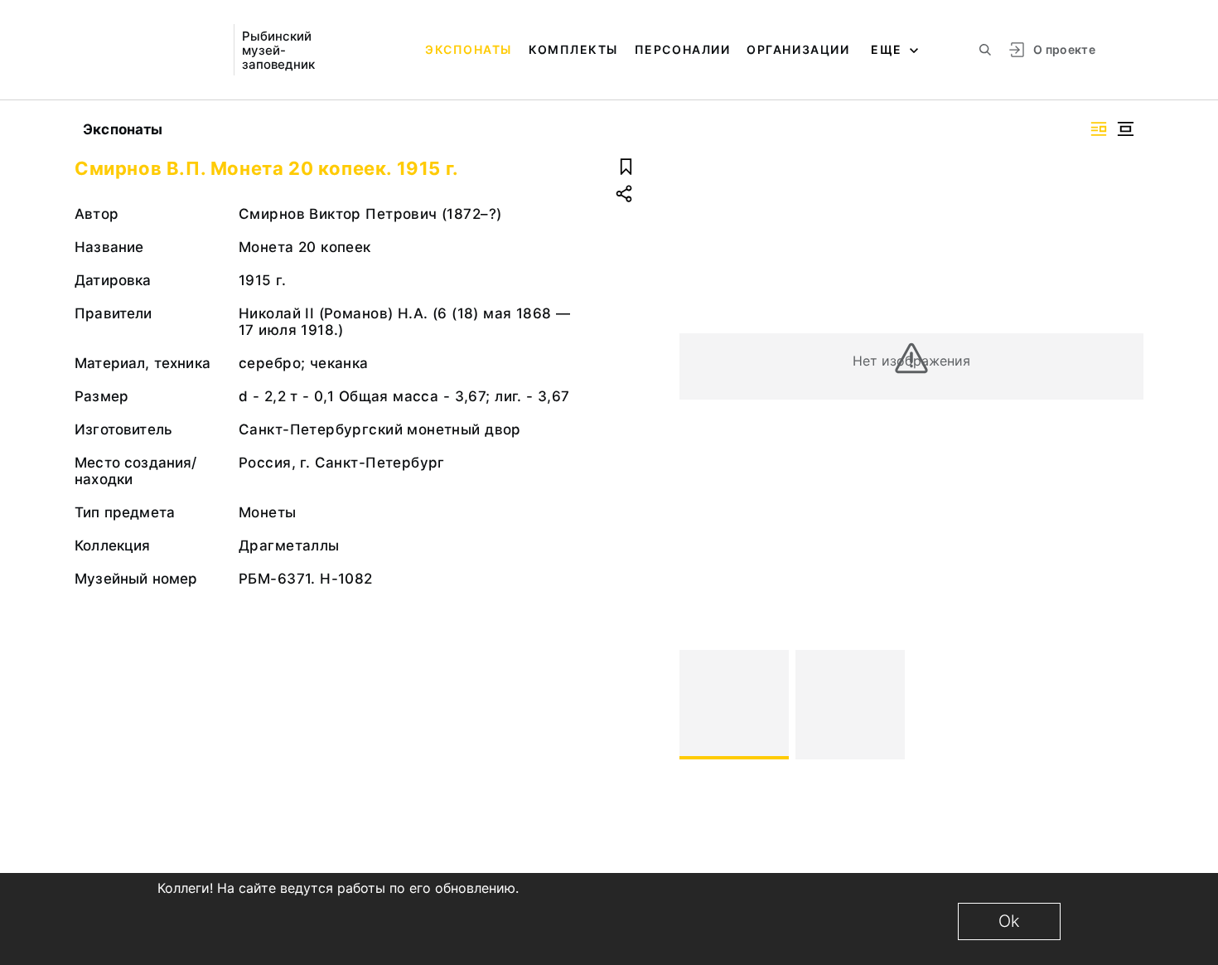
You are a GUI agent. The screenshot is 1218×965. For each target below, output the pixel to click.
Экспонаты (468, 49)
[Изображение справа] (1098, 129)
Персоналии (682, 49)
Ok (1009, 921)
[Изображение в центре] (1125, 129)
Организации (798, 49)
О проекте (1064, 49)
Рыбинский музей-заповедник (278, 50)
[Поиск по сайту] (985, 50)
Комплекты (573, 49)
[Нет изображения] (734, 704)
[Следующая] (1123, 704)
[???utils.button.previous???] (699, 704)
